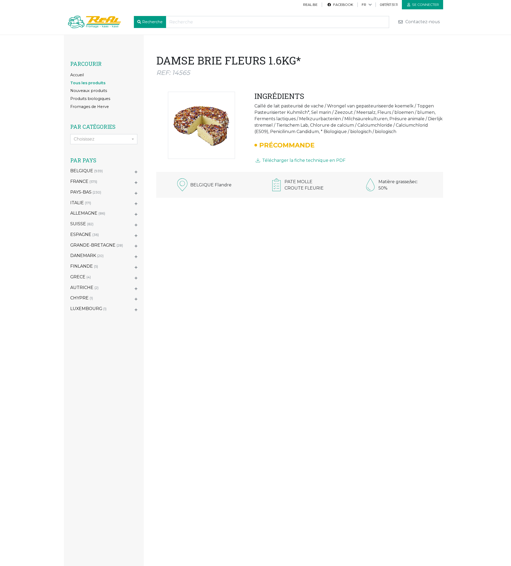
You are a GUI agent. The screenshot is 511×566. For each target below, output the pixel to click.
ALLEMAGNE (87, 213)
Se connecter (425, 5)
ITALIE (80, 202)
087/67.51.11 (389, 5)
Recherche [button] (152, 21)
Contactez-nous (422, 22)
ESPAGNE (84, 234)
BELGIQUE (86, 170)
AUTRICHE (84, 287)
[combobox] (103, 139)
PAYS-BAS (85, 192)
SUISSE (81, 223)
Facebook (342, 5)
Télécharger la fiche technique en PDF (303, 160)
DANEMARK (87, 255)
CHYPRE (81, 297)
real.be (310, 5)
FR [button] (364, 5)
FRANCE (83, 181)
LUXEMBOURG (88, 308)
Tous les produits (87, 83)
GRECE (80, 276)
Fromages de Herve (89, 106)
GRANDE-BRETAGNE (96, 245)
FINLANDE (84, 266)
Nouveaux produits (88, 90)
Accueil (77, 75)
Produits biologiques (90, 98)
